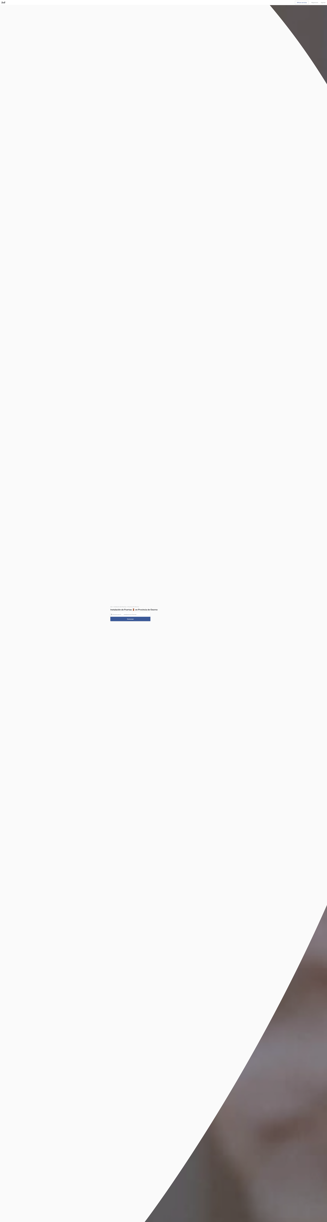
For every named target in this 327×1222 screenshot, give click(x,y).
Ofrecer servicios (302, 2)
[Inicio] (3, 2)
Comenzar (130, 619)
